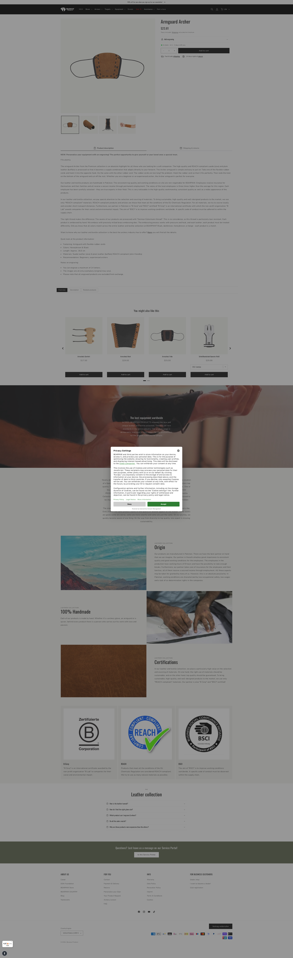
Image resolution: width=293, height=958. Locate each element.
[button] (4, 953)
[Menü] (11, 942)
